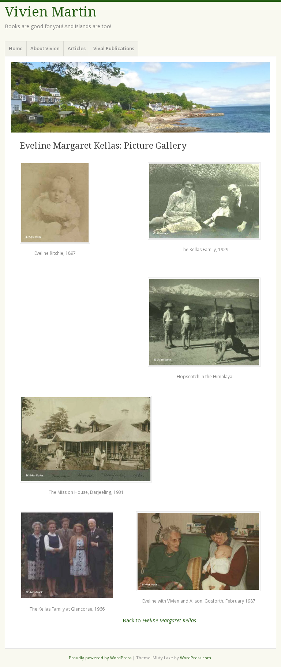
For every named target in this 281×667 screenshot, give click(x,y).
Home (16, 48)
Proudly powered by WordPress (100, 657)
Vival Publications (113, 48)
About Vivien (45, 48)
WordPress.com (195, 657)
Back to (159, 620)
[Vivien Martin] (140, 97)
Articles (77, 48)
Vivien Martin (51, 12)
